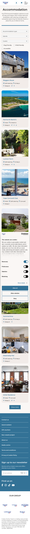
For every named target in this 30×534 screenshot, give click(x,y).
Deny (15, 298)
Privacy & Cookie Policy (9, 455)
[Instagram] (6, 485)
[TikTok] (9, 485)
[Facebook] (3, 485)
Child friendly (19, 45)
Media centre (6, 445)
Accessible (7, 48)
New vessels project (8, 435)
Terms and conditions (9, 450)
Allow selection (15, 293)
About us (5, 440)
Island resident (6, 425)
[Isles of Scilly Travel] (5, 2)
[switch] (26, 266)
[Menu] (26, 3)
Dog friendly (8, 45)
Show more (15, 407)
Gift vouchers (6, 430)
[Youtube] (13, 485)
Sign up (23, 473)
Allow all (15, 288)
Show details (21, 283)
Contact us (5, 420)
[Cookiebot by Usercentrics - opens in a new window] (21, 234)
